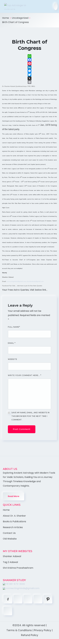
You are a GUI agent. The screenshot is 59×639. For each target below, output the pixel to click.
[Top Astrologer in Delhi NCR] (14, 6)
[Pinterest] (29, 63)
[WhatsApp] (29, 56)
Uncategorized (20, 18)
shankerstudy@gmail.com (35, 281)
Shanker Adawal (12, 556)
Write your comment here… (24, 375)
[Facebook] (29, 60)
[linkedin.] (28, 599)
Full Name (14, 327)
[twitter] (18, 599)
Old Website (10, 538)
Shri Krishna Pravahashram (18, 567)
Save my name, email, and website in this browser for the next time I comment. (30, 416)
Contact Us (9, 533)
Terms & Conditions (19, 630)
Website (12, 359)
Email (11, 343)
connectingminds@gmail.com (16, 281)
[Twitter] (29, 75)
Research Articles (13, 527)
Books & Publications (14, 521)
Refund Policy (29, 635)
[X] (29, 78)
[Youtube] (8, 611)
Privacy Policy (42, 630)
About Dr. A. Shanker (14, 515)
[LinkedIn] (29, 67)
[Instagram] (38, 599)
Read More (13, 496)
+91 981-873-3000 (15, 584)
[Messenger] (29, 71)
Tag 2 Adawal (10, 562)
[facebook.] (8, 599)
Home (5, 18)
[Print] (29, 82)
